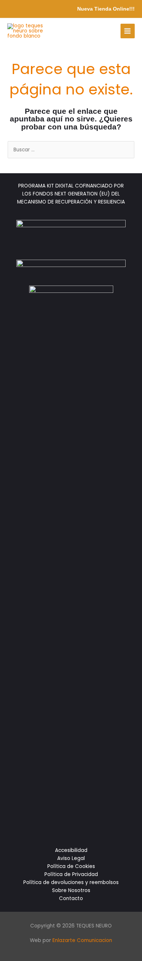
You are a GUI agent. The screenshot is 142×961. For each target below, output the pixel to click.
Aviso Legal (71, 858)
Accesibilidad (71, 850)
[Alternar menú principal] (128, 31)
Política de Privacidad (71, 874)
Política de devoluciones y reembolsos (71, 882)
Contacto (71, 898)
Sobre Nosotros (71, 890)
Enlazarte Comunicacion (82, 940)
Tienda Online (111, 9)
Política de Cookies (71, 866)
